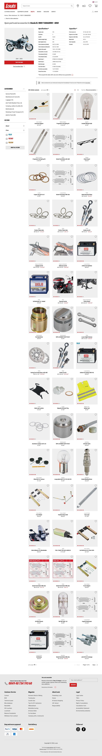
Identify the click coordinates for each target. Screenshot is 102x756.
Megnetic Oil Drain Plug (63, 408)
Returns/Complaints (10, 713)
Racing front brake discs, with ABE (39, 372)
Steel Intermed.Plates (87, 194)
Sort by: (83, 90)
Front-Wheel (39, 514)
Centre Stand (87, 301)
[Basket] (96, 6)
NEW (10, 134)
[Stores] (77, 6)
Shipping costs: (43, 749)
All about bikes (32, 711)
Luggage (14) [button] (9, 100)
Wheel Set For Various (39, 479)
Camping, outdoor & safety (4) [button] (14, 106)
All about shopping (57, 700)
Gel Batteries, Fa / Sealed (39, 301)
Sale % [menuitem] (32, 11)
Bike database (8, 703)
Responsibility (56, 705)
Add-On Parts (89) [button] (11, 115)
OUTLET (11, 142)
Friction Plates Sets (39, 230)
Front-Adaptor (86, 585)
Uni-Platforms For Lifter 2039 (87, 550)
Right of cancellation (82, 703)
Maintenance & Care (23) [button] (13, 97)
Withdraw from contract (11, 716)
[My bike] (84, 6)
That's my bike (19, 62)
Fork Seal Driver (39, 337)
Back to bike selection (12, 18)
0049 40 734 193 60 (20, 683)
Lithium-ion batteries (87, 265)
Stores (54, 698)
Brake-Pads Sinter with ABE (63, 159)
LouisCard (7, 711)
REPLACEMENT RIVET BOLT (63, 337)
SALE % (11, 138)
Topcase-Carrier (63, 301)
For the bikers (32, 713)
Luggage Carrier (39, 265)
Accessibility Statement (82, 708)
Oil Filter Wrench (39, 621)
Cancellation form (81, 705)
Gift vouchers (8, 708)
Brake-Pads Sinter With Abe (63, 194)
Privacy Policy (80, 700)
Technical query (8, 700)
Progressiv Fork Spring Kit (63, 123)
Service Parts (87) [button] (11, 94)
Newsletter (7, 705)
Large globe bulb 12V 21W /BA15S (62, 479)
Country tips (31, 700)
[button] (95, 2)
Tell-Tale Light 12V (62, 621)
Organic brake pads (87, 621)
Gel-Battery (39, 657)
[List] (78, 90)
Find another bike (18, 66)
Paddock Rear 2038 (63, 514)
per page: (43, 90)
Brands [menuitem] (39, 11)
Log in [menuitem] (96, 11)
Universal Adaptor (39, 123)
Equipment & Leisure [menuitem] (22, 11)
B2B (5, 698)
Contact (6, 695)
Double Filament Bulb (87, 123)
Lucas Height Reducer (86, 337)
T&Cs (77, 698)
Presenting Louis (57, 695)
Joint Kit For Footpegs (86, 657)
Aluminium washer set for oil (39, 443)
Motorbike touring (33, 708)
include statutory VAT (51, 747)
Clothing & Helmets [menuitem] (9, 11)
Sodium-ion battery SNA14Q (87, 372)
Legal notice (79, 695)
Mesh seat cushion (39, 408)
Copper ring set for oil (39, 194)
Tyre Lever (86, 514)
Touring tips (31, 698)
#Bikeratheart (32, 705)
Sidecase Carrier (63, 265)
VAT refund (55, 703)
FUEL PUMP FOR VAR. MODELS (63, 550)
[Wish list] (90, 6)
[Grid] (75, 90)
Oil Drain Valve (86, 443)
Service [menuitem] (53, 11)
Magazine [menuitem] (46, 11)
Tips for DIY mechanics (34, 703)
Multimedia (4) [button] (10, 109)
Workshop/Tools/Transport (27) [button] (15, 112)
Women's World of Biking (35, 695)
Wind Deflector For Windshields (39, 550)
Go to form (87, 82)
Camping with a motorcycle (36, 716)
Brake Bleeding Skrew (87, 479)
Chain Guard (87, 159)
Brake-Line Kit (86, 230)
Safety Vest (87, 408)
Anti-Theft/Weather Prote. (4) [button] (14, 103)
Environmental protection (83, 711)
